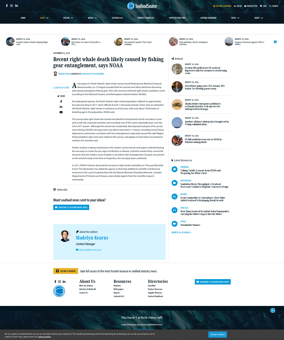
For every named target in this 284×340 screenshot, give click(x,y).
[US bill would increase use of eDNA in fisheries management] (177, 140)
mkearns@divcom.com (90, 249)
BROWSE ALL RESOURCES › (181, 232)
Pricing (66, 17)
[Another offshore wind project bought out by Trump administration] (177, 122)
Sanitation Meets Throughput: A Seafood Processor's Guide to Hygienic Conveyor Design (204, 185)
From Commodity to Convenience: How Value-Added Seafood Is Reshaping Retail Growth (203, 199)
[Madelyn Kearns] (56, 73)
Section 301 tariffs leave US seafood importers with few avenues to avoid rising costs (206, 70)
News (42, 17)
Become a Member (67, 271)
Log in (239, 5)
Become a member (223, 5)
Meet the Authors (86, 285)
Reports (117, 292)
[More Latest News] (275, 42)
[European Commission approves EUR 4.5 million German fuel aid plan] (229, 41)
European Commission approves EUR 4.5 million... (249, 43)
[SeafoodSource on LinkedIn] (16, 5)
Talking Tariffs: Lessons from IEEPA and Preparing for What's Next (200, 172)
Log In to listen (62, 87)
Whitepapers (119, 289)
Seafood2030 (117, 17)
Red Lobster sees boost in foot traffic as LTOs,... (85, 43)
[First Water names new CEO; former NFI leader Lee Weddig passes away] (177, 86)
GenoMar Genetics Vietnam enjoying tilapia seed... (32, 43)
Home (23, 17)
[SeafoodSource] (142, 5)
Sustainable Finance (190, 225)
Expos (233, 17)
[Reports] (176, 196)
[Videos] (176, 224)
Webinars (117, 285)
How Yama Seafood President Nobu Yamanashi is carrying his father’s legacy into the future (204, 213)
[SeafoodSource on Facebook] (7, 5)
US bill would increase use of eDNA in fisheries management (203, 141)
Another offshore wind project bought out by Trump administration (207, 123)
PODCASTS (184, 207)
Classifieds (152, 285)
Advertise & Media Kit (87, 289)
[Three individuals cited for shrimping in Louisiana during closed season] (173, 41)
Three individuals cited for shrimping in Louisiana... (193, 43)
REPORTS (183, 194)
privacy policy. (44, 337)
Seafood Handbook (208, 17)
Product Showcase (146, 17)
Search (275, 5)
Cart (265, 5)
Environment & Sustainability (92, 73)
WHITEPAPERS (185, 180)
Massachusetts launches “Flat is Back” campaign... (138, 43)
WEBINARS (184, 166)
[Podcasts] (176, 210)
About (257, 17)
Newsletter (252, 5)
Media (90, 17)
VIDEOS (183, 221)
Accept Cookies (218, 334)
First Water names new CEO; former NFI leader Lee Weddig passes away (205, 87)
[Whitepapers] (176, 183)
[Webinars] (176, 169)
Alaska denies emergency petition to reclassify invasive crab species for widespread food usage (203, 106)
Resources (122, 281)
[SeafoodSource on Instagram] (11, 5)
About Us (87, 281)
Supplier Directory (177, 17)
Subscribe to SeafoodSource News (72, 207)
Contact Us (83, 292)
